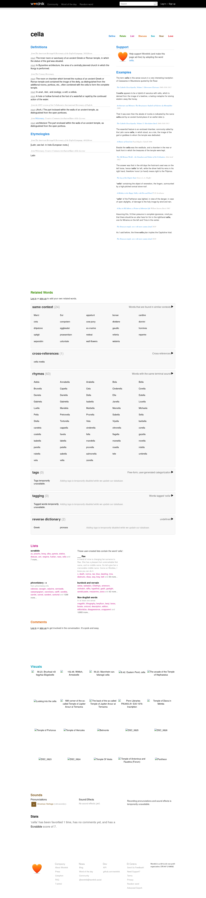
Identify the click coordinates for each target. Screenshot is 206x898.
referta (116, 334)
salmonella (91, 453)
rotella (142, 447)
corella (142, 427)
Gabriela (38, 401)
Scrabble (36, 826)
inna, (111, 573)
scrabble (35, 550)
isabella (37, 440)
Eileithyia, (97, 585)
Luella (37, 407)
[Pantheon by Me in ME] (161, 758)
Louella (142, 401)
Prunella (90, 414)
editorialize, (82, 609)
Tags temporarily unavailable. (42, 482)
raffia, (89, 588)
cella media (39, 361)
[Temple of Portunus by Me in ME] (45, 729)
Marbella (90, 407)
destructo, (81, 576)
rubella (37, 453)
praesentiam (66, 334)
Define (112, 35)
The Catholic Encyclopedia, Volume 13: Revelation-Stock (137, 123)
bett (103, 576)
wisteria (116, 341)
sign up (43, 298)
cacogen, (43, 588)
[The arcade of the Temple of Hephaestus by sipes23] (160, 672)
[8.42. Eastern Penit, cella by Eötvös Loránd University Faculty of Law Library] (132, 671)
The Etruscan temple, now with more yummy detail (134, 226)
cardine (142, 315)
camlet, (34, 594)
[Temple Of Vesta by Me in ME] (103, 758)
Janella (116, 401)
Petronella (65, 414)
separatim (38, 341)
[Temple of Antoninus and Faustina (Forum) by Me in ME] (132, 759)
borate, (80, 606)
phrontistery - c (39, 582)
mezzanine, (94, 591)
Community (52, 4)
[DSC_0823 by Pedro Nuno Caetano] (45, 758)
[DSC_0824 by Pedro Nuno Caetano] (74, 758)
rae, (94, 573)
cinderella (90, 427)
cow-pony (90, 321)
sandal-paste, (83, 591)
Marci (36, 315)
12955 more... (83, 612)
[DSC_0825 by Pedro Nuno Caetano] (131, 729)
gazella (142, 434)
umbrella (143, 453)
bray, (98, 576)
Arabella (90, 381)
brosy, (44, 553)
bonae (116, 315)
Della (88, 394)
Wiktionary (39, 118)
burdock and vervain (88, 582)
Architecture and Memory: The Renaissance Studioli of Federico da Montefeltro (144, 105)
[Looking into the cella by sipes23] (45, 700)
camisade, (59, 588)
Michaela (143, 407)
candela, (64, 591)
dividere (116, 321)
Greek (37, 527)
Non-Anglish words (87, 597)
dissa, (89, 576)
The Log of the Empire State (126, 178)
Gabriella (64, 401)
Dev (105, 863)
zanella (89, 460)
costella (37, 434)
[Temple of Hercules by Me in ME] (74, 729)
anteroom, (106, 585)
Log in (33, 298)
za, (32, 553)
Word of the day (69, 4)
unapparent (106, 609)
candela (37, 427)
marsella (117, 440)
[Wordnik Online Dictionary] (37, 3)
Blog (81, 867)
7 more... (34, 559)
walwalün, (88, 585)
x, (78, 573)
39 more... (113, 576)
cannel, (41, 594)
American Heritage (45, 803)
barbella (142, 420)
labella (63, 440)
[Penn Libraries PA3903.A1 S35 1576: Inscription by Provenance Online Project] (132, 703)
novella (142, 440)
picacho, (37, 553)
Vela (88, 420)
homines (143, 328)
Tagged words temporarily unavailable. (46, 505)
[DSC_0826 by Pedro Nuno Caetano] (160, 729)
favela (63, 434)
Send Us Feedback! (135, 867)
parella (37, 447)
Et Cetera (132, 863)
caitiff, (57, 591)
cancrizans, (50, 591)
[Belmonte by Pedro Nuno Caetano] (103, 729)
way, (94, 576)
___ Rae (81, 556)
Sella (141, 414)
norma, (89, 573)
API (104, 867)
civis (36, 321)
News (82, 863)
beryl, (108, 603)
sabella (63, 453)
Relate (123, 35)
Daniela (37, 394)
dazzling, (105, 573)
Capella (63, 388)
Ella (114, 394)
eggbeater (65, 328)
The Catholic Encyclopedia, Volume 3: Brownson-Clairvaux (138, 87)
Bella (141, 381)
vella (62, 460)
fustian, (53, 556)
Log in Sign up (168, 3)
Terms (129, 875)
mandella (90, 440)
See (153, 35)
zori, (40, 556)
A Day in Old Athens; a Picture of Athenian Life (133, 208)
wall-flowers (91, 341)
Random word (86, 4)
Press (57, 871)
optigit (37, 334)
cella (131, 60)
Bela (115, 381)
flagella (116, 434)
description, (97, 606)
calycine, (51, 588)
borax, (113, 603)
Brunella (38, 388)
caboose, (35, 588)
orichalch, (81, 588)
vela (36, 460)
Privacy (130, 879)
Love (170, 35)
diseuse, (34, 556)
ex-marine (91, 328)
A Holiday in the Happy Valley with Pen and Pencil (134, 193)
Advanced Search (134, 887)
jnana (102, 591)
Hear (161, 35)
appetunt (90, 315)
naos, (59, 556)
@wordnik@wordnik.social (90, 879)
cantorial (56, 594)
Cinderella (117, 388)
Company (60, 863)
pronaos (64, 527)
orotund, (88, 606)
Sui (61, 315)
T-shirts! (58, 883)
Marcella (117, 407)
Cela (88, 388)
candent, (48, 594)
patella (63, 447)
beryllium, (100, 603)
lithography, (91, 603)
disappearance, (94, 609)
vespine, (46, 556)
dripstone (38, 328)
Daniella (64, 394)
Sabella (116, 414)
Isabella (90, 401)
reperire (142, 334)
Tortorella (64, 420)
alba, (49, 553)
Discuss (142, 35)
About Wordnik (61, 867)
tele (114, 453)
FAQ (57, 879)
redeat (89, 334)
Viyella (116, 420)
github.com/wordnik (111, 871)
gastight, (110, 588)
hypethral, (96, 588)
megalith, (81, 603)
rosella (116, 447)
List (132, 35)
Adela (36, 381)
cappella (64, 427)
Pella (36, 414)
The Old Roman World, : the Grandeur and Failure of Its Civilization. (141, 157)
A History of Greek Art (124, 142)
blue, (98, 573)
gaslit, (103, 588)
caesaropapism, (38, 591)
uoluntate (64, 341)
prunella (90, 447)
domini (142, 321)
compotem (65, 321)
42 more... (113, 591)
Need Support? (133, 871)
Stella (36, 420)
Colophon (59, 875)
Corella (142, 388)
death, (82, 573)
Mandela (64, 407)
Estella (142, 394)
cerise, (80, 585)
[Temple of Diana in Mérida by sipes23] (160, 701)
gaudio (116, 328)
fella (88, 434)
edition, (105, 606)
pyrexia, (55, 553)
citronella (117, 427)
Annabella (65, 381)
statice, (62, 553)
